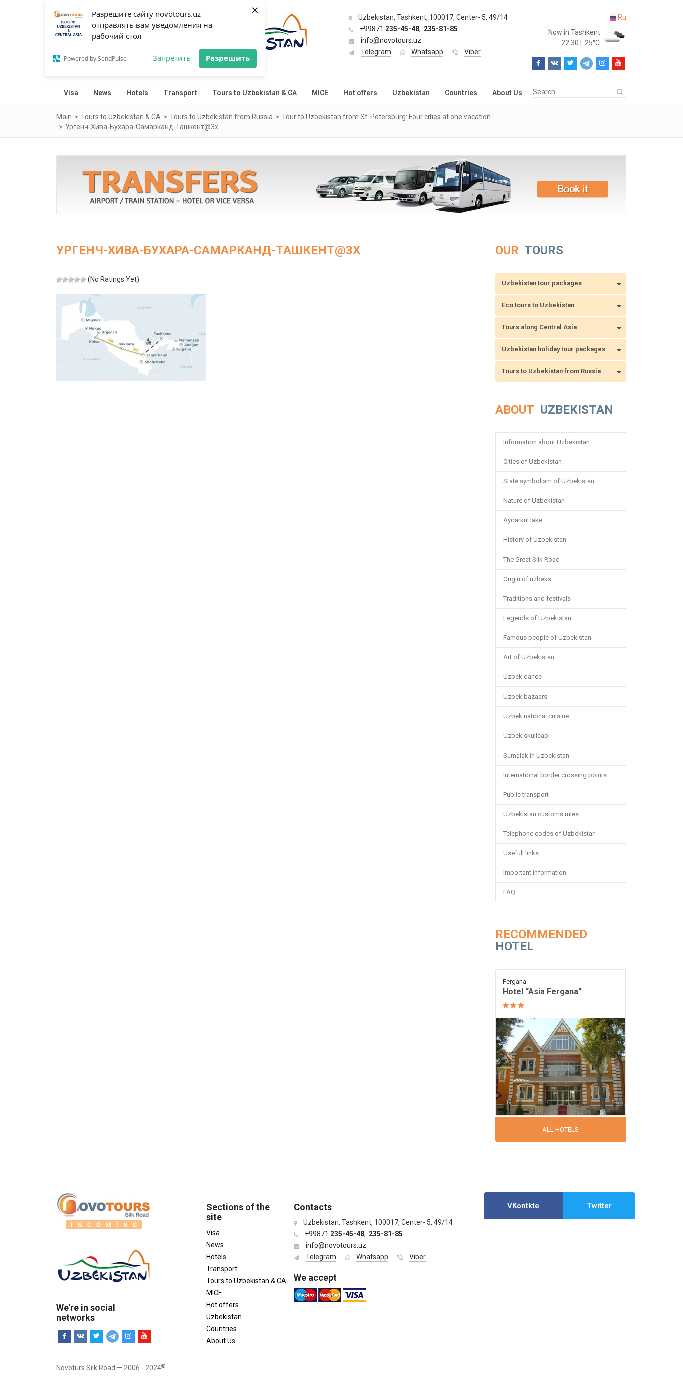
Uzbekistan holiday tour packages (554, 349)
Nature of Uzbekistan (534, 500)
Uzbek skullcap (526, 735)
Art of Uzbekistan (529, 657)
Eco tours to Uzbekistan (538, 305)
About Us (507, 93)
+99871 (390, 29)
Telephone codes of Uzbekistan (550, 833)
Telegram (376, 52)
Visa (71, 93)
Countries (461, 93)
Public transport (526, 794)
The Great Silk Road (532, 559)
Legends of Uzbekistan (538, 618)
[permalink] (561, 1043)
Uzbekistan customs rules (541, 814)
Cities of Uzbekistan (533, 461)
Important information (535, 872)
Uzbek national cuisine (536, 716)
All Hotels (560, 1129)
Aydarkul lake (523, 520)
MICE (320, 93)
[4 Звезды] (77, 280)
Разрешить (228, 58)
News (103, 93)
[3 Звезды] (71, 280)
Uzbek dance (523, 676)
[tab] (524, 1205)
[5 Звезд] (83, 280)
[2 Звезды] (65, 280)
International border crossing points (556, 775)
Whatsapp (428, 52)
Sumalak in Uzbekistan (537, 755)
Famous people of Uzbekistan (548, 637)
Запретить (172, 58)
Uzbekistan (411, 93)
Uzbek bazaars (526, 696)
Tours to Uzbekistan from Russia (551, 371)
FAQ (510, 892)
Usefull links (521, 853)
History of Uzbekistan (535, 539)
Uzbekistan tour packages (542, 283)
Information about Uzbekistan (547, 442)
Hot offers (361, 93)
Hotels (137, 93)
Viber (472, 52)
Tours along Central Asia (539, 327)
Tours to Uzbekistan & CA (254, 93)
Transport (181, 93)
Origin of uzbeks (528, 579)
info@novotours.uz (391, 40)
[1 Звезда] (59, 280)
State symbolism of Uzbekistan (549, 481)
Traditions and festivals (537, 598)
